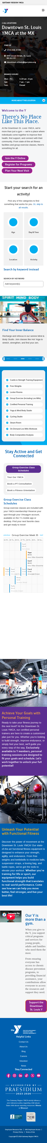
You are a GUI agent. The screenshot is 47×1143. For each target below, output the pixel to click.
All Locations (10, 23)
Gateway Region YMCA (13, 2)
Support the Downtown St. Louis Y (36, 1006)
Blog (24, 1051)
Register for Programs (18, 164)
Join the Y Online (15, 158)
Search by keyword (14, 279)
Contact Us (23, 1042)
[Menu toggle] (43, 10)
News (23, 1066)
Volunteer (23, 1061)
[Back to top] (7, 1133)
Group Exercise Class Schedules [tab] (23, 469)
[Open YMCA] (16, 11)
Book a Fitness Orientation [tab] (21, 490)
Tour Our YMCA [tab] (15, 477)
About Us (23, 1047)
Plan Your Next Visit (17, 170)
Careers (23, 1056)
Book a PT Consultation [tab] (19, 484)
